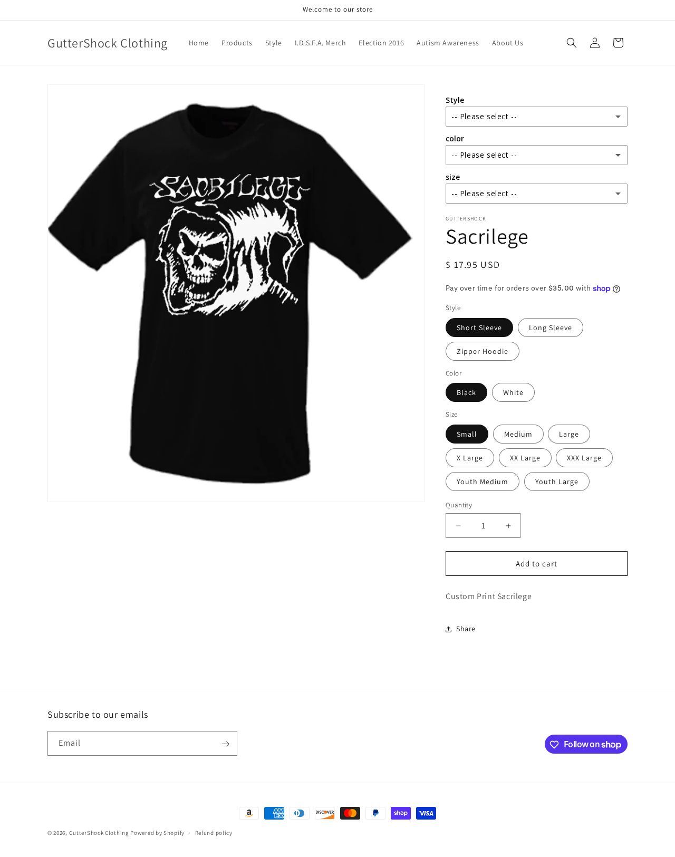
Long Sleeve (550, 327)
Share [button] (466, 628)
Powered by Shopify (157, 832)
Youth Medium (482, 481)
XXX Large (584, 458)
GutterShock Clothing (99, 832)
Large (569, 434)
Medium (518, 434)
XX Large (525, 458)
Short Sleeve (479, 327)
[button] (571, 42)
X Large (470, 458)
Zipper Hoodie (482, 351)
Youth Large (556, 481)
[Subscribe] (225, 743)
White (513, 392)
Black (466, 392)
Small (467, 434)
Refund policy (214, 832)
